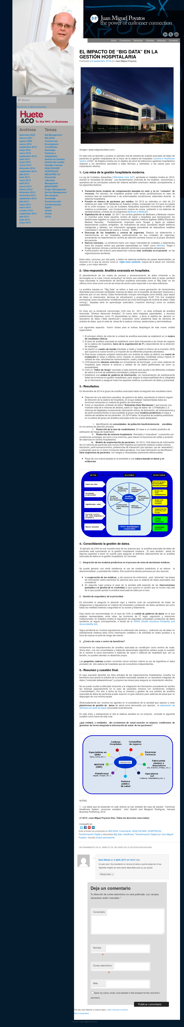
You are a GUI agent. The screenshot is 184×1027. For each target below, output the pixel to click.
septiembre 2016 (28, 147)
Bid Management (53, 134)
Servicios (138, 40)
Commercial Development (51, 142)
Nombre (98, 948)
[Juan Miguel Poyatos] (134, 19)
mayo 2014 (25, 180)
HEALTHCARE (139, 830)
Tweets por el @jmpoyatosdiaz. (32, 106)
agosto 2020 (25, 141)
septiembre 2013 (28, 198)
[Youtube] (176, 34)
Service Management (55, 192)
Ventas (48, 210)
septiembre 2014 (28, 171)
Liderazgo (50, 180)
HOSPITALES (154, 830)
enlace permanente (105, 837)
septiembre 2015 (28, 156)
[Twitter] (171, 34)
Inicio (113, 40)
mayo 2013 (25, 204)
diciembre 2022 (27, 134)
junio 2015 (24, 159)
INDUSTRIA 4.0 (52, 174)
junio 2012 (24, 219)
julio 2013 (24, 201)
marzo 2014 (25, 186)
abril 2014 (24, 183)
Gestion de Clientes (55, 159)
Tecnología (50, 198)
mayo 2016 (25, 150)
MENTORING (51, 186)
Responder (106, 874)
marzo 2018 (25, 144)
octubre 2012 (26, 210)
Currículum (125, 40)
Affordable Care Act (123, 177)
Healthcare (128, 834)
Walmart (161, 245)
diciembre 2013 (27, 192)
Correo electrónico (102, 966)
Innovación (50, 177)
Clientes (150, 40)
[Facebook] (85, 827)
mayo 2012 (25, 222)
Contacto (173, 40)
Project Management (55, 189)
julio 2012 (24, 216)
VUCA (48, 216)
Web (95, 983)
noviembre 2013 (27, 195)
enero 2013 (25, 207)
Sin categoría (51, 195)
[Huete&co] (45, 123)
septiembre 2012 (28, 213)
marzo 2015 (25, 165)
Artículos (161, 40)
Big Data (118, 834)
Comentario (99, 912)
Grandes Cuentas (54, 165)
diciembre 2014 (27, 168)
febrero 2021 (26, 138)
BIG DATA (113, 830)
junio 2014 (24, 177)
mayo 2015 (25, 162)
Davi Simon (104, 859)
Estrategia (50, 150)
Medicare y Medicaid (137, 211)
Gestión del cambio (54, 162)
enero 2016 (25, 153)
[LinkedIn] (165, 34)
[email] (89, 827)
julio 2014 (24, 174)
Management (51, 183)
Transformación (53, 201)
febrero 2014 (26, 189)
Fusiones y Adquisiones (51, 154)
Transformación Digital (90, 834)
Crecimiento (125, 830)
